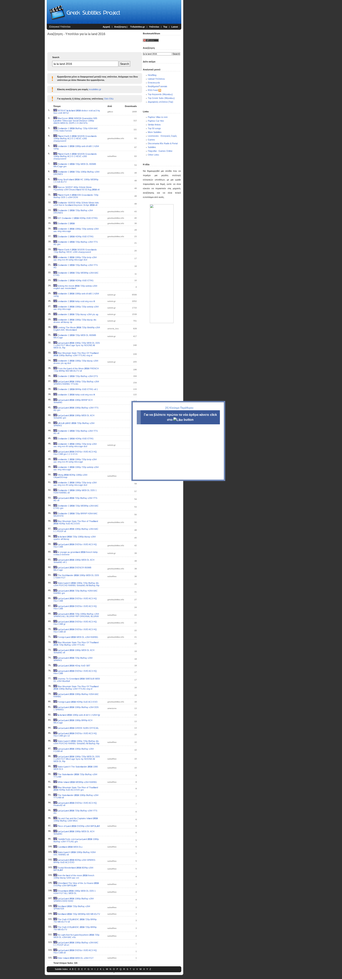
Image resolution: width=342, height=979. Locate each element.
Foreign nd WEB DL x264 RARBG (78, 637)
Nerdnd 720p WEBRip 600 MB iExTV (79, 914)
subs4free (112, 156)
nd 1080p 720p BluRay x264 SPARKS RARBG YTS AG (76, 382)
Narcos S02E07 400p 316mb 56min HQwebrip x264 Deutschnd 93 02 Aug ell (76, 188)
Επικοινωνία (154, 82)
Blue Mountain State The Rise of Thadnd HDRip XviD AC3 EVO (75, 522)
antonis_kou (113, 328)
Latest (174, 27)
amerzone (112, 708)
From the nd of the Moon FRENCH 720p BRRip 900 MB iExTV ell (76, 369)
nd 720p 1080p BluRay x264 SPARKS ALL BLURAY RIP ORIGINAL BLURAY (76, 615)
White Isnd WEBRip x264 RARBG (77, 782)
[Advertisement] (23, 65)
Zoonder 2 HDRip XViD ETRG (76, 236)
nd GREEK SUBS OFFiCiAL (78, 728)
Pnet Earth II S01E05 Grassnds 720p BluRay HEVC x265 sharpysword (75, 250)
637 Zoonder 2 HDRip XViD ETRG (78, 218)
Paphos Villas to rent (157, 117)
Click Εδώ (109, 98)
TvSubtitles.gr (137, 27)
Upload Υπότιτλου (156, 79)
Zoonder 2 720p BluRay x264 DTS (78, 376)
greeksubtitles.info (115, 138)
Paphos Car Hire (156, 121)
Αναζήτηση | (121, 27)
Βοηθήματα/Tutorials (157, 86)
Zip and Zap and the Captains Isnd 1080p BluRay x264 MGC (75, 819)
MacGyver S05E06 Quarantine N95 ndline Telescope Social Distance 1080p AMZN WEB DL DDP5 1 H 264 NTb (75, 120)
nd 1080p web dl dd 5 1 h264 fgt (79, 715)
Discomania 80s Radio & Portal (163, 143)
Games (151, 139)
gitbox (110, 112)
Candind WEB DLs (70, 847)
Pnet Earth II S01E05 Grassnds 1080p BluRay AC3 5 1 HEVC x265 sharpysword (75, 138)
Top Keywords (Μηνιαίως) (160, 94)
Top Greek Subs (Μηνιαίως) (161, 98)
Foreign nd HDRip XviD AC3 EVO (78, 702)
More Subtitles (155, 132)
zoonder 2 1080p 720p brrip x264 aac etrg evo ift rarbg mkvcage (75, 460)
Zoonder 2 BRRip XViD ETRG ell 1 (78, 389)
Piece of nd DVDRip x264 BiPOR (79, 826)
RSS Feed (153, 90)
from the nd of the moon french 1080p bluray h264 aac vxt (73, 876)
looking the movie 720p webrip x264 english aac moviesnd (75, 287)
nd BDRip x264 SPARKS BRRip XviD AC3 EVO (74, 861)
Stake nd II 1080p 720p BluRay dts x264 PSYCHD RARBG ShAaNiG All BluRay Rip (76, 584)
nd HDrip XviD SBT (74, 665)
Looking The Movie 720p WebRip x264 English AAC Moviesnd (76, 328)
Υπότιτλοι (154, 27)
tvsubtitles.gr (95, 89)
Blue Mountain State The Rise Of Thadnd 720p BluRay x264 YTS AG (76, 643)
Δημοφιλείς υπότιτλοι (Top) (160, 102)
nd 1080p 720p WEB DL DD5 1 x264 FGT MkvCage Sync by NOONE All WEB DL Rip (76, 345)
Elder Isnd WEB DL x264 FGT (76, 958)
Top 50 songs (154, 128)
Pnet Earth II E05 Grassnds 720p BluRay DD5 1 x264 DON (75, 196)
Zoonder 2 (66, 223)
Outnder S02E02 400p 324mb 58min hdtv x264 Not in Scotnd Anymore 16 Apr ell (76, 203)
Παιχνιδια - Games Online (160, 151)
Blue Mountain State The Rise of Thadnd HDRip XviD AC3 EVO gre (75, 788)
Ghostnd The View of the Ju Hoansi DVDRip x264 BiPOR (76, 884)
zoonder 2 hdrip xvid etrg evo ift (76, 301)
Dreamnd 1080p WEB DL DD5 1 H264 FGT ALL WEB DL (74, 892)
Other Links (153, 155)
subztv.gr (111, 295)
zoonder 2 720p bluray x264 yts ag (78, 314)
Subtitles (152, 147)
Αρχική (106, 27)
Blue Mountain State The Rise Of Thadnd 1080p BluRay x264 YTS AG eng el (76, 354)
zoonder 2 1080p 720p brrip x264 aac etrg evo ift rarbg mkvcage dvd (75, 258)
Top (165, 27)
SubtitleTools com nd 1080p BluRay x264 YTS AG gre (76, 840)
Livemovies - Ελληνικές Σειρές (162, 136)
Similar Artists (154, 124)
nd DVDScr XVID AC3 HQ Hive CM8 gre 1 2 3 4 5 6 (75, 452)
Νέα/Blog (152, 75)
